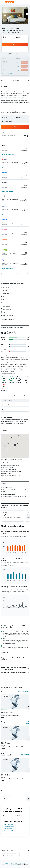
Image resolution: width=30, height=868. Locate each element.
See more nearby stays (23, 691)
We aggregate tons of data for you (11, 853)
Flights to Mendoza (8, 824)
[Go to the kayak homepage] (9, 2)
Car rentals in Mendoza (9, 826)
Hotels (12, 863)
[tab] (5, 395)
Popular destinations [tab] (20, 815)
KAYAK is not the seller (7, 850)
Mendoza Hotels (14, 864)
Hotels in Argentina (5, 864)
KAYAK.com (7, 863)
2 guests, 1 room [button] (7, 41)
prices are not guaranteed (7, 846)
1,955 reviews (19, 30)
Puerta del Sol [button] (4, 742)
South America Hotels (19, 863)
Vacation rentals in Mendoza (10, 830)
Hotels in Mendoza (8, 828)
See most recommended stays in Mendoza (23, 753)
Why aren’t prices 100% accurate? (11, 855)
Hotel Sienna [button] (4, 711)
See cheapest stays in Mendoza (24, 722)
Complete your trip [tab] (8, 815)
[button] (2, 2)
